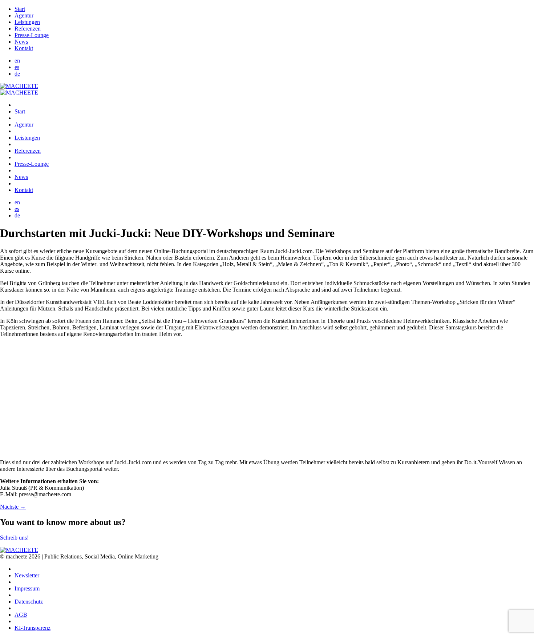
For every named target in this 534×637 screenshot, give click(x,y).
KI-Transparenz (32, 628)
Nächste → (13, 507)
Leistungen (27, 22)
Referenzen (28, 28)
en (17, 60)
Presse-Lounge (32, 35)
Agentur (24, 15)
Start (20, 9)
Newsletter (27, 575)
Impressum (27, 588)
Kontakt (24, 48)
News (21, 42)
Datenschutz (29, 601)
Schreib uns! (14, 537)
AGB (21, 615)
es (17, 67)
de (17, 74)
